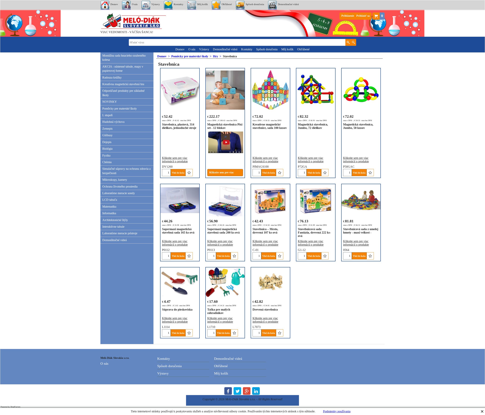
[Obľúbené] (189, 172)
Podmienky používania (336, 411)
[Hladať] (353, 42)
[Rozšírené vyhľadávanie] (348, 42)
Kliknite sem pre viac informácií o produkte (175, 159)
